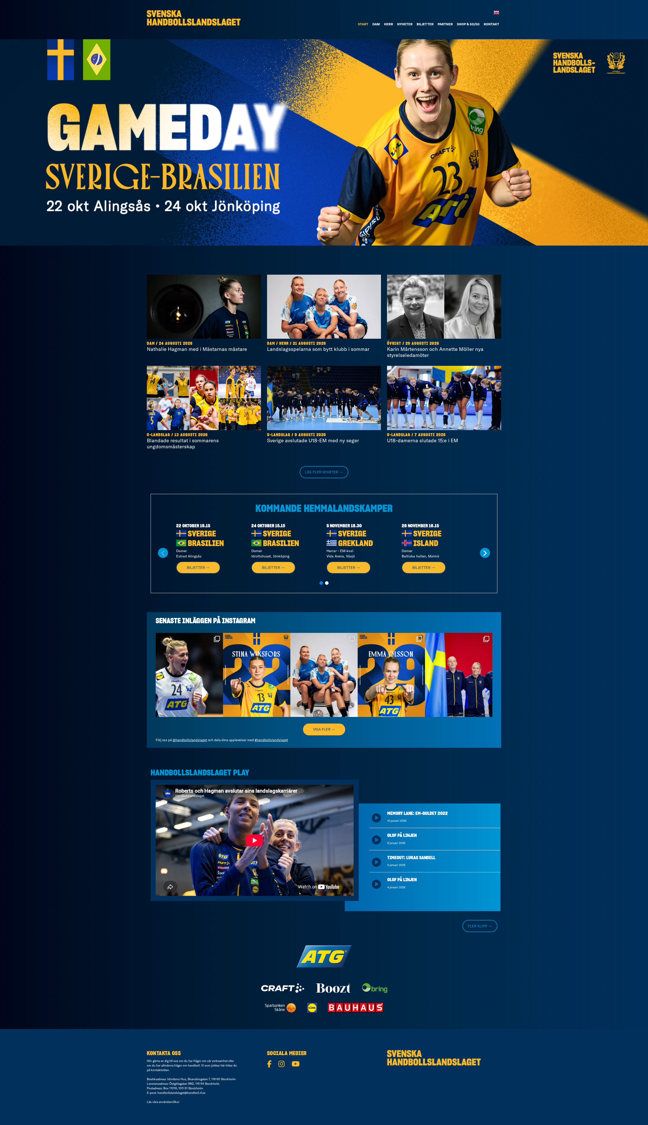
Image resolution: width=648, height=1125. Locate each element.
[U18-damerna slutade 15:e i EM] (444, 398)
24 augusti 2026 (176, 343)
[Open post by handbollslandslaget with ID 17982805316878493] (324, 675)
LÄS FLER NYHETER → (324, 472)
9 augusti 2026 (310, 435)
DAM (376, 24)
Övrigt (394, 343)
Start (363, 24)
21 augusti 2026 (309, 343)
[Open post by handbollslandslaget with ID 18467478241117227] (189, 675)
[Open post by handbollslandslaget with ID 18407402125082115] (391, 675)
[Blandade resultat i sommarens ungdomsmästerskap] (204, 398)
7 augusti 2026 (430, 435)
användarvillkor (169, 1102)
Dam (151, 343)
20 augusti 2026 (422, 343)
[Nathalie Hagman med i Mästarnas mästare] (204, 307)
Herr (388, 24)
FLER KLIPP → (480, 926)
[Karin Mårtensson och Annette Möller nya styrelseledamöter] (444, 307)
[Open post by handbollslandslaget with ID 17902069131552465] (256, 675)
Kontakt (491, 24)
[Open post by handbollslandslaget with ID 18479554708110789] (458, 675)
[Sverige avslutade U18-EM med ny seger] (324, 398)
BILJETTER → (198, 567)
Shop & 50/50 (468, 24)
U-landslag (158, 435)
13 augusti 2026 (191, 435)
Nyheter (405, 24)
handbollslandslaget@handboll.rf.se (181, 1093)
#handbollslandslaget (271, 740)
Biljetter (425, 24)
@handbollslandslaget (190, 740)
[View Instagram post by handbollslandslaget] (217, 711)
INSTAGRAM (238, 621)
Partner (445, 24)
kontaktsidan (160, 1070)
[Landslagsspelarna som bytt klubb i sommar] (324, 307)
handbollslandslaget (188, 637)
